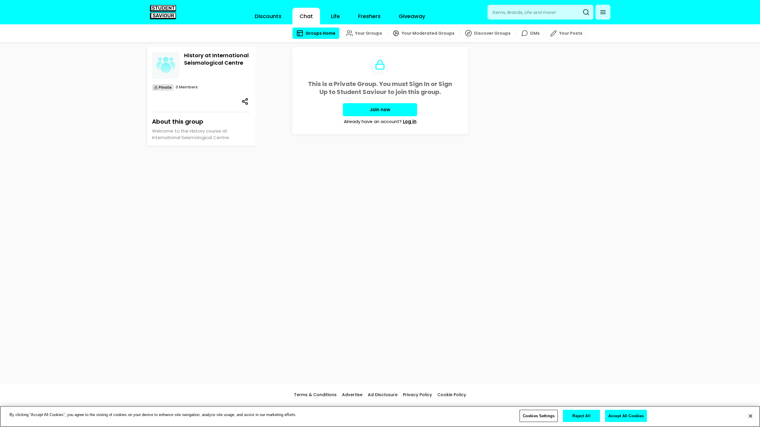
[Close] (750, 416)
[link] (163, 12)
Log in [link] (410, 121)
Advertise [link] (352, 395)
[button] (603, 12)
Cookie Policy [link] (451, 395)
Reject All (581, 416)
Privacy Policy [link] (417, 395)
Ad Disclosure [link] (383, 395)
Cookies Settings (539, 416)
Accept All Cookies (626, 416)
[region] (380, 416)
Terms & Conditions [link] (315, 395)
